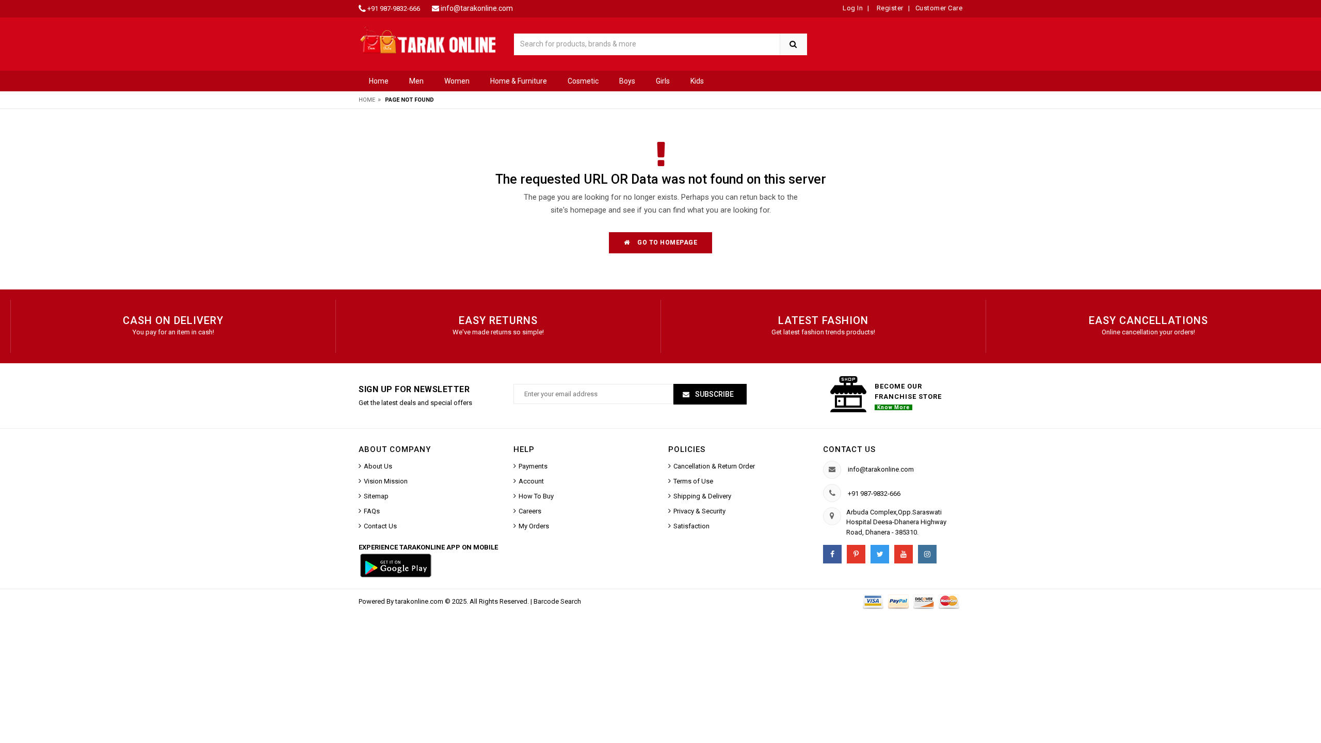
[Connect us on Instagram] (927, 554)
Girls (663, 81)
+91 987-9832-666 (393, 8)
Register (889, 8)
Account (531, 481)
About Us (378, 466)
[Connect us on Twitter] (880, 554)
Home (379, 81)
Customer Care (939, 8)
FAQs (372, 511)
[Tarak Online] (428, 39)
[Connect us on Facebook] (832, 554)
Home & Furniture (518, 81)
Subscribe (714, 394)
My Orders (534, 526)
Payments (533, 466)
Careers (530, 511)
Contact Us (380, 526)
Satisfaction (691, 526)
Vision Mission (386, 481)
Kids (697, 81)
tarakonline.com (420, 601)
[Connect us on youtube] (903, 554)
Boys (627, 81)
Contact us (849, 449)
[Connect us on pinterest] (856, 554)
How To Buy (536, 496)
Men (416, 81)
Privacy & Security (699, 511)
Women (457, 81)
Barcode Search (557, 601)
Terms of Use (693, 481)
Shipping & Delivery (702, 496)
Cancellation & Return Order (714, 466)
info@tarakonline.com (477, 8)
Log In (853, 8)
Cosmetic (583, 81)
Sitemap (376, 496)
